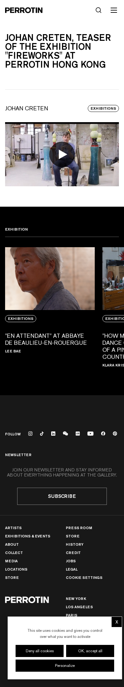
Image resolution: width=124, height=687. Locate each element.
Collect (14, 552)
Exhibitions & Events (27, 536)
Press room (79, 527)
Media (11, 560)
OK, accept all (90, 651)
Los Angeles (79, 606)
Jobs (71, 560)
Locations (16, 569)
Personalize (65, 665)
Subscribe (62, 496)
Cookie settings (84, 577)
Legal (72, 569)
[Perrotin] (24, 10)
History (74, 544)
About (12, 544)
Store (12, 577)
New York (76, 598)
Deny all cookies (40, 651)
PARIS (71, 615)
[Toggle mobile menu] (114, 10)
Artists (13, 527)
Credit (73, 552)
